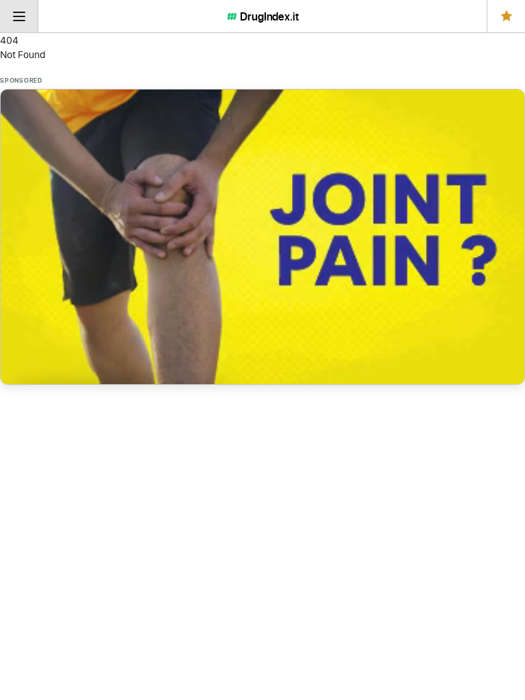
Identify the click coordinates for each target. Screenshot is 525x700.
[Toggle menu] (19, 16)
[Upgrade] (506, 16)
